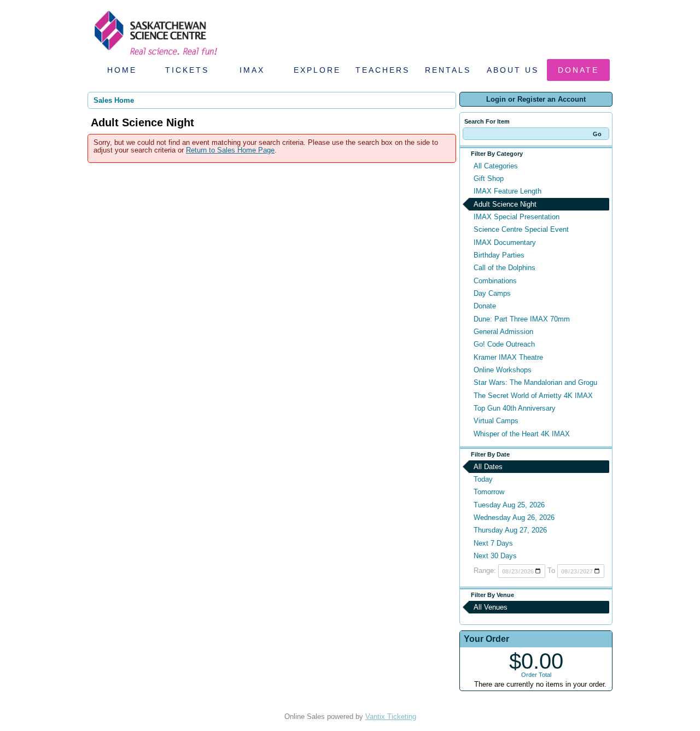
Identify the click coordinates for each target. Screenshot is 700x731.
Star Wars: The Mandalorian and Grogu (535, 382)
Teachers (382, 70)
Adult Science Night (505, 204)
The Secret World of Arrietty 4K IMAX (533, 395)
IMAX (252, 70)
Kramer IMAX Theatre (508, 357)
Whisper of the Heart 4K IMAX (522, 434)
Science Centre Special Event (521, 229)
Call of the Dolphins (504, 268)
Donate (578, 70)
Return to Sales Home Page (230, 150)
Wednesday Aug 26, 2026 (514, 517)
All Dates (488, 467)
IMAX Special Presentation (516, 217)
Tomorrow (489, 492)
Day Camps (492, 293)
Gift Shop (489, 178)
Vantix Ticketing (390, 716)
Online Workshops (503, 370)
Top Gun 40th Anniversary (515, 408)
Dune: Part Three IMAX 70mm (522, 319)
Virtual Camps (496, 421)
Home (122, 70)
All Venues (491, 607)
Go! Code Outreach (504, 344)
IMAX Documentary (505, 242)
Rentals (448, 70)
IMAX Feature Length (507, 191)
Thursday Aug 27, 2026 (510, 530)
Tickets (187, 70)
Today (483, 479)
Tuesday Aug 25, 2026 (509, 505)
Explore (317, 70)
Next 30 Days (495, 556)
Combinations (495, 281)
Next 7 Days (493, 543)
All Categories (496, 166)
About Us (513, 70)
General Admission (503, 332)
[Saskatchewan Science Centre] (155, 56)
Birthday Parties (499, 255)
